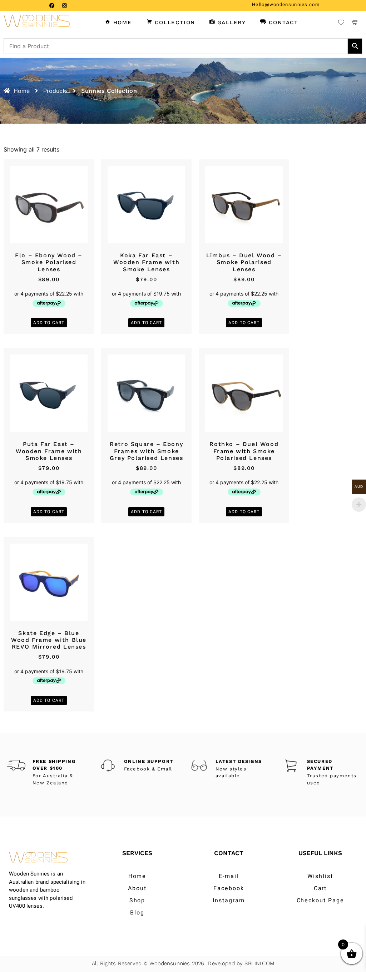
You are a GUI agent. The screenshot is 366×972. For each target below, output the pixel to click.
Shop (137, 900)
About (137, 888)
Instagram (228, 900)
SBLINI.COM (259, 963)
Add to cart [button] (48, 322)
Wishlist (320, 876)
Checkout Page (320, 900)
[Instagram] (64, 5)
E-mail (229, 876)
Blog (137, 912)
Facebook (228, 888)
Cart (320, 888)
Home (137, 876)
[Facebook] (51, 5)
